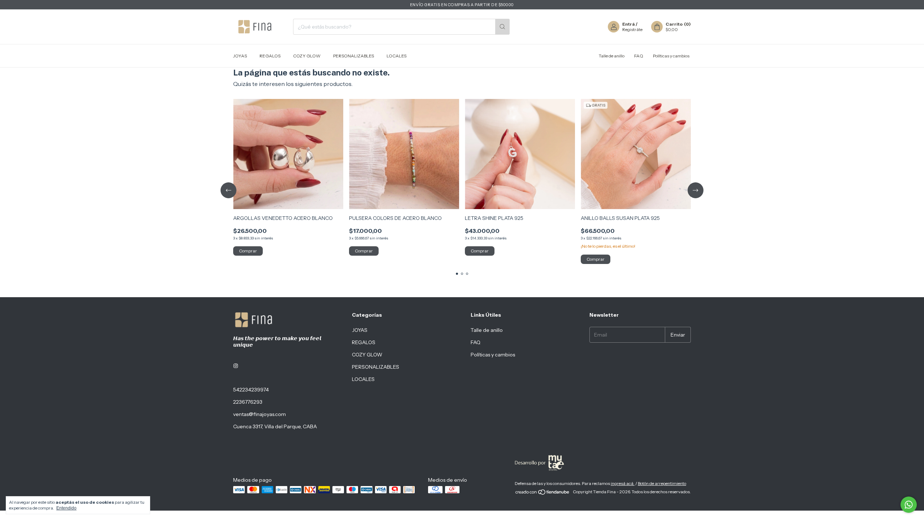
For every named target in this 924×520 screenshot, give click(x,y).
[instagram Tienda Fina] (235, 366)
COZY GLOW (307, 55)
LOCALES (396, 55)
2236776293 (247, 402)
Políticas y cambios (671, 55)
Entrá (628, 24)
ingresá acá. (623, 483)
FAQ (638, 55)
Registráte (632, 29)
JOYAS (240, 55)
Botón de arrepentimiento (662, 483)
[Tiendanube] (543, 493)
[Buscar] (502, 27)
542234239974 (251, 389)
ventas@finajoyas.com (259, 414)
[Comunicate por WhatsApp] (909, 505)
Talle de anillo (611, 55)
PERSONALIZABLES (353, 55)
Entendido (66, 508)
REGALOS (270, 55)
